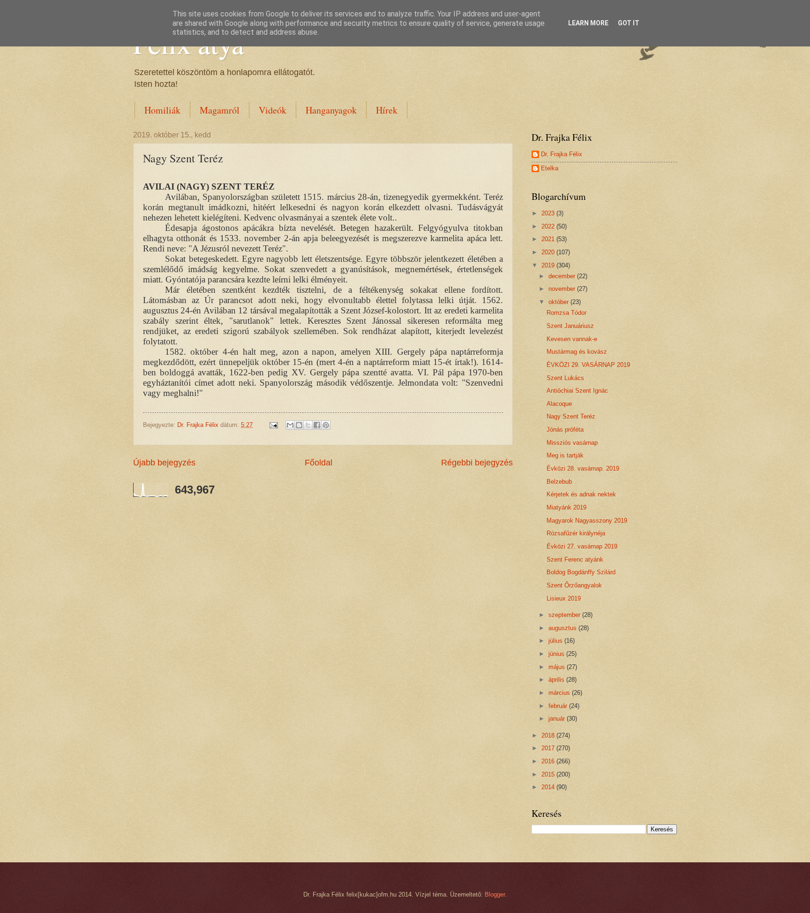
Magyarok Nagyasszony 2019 (587, 520)
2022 (548, 226)
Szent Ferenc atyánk (575, 559)
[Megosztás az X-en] (308, 425)
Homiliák (162, 110)
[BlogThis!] (299, 425)
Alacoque (559, 403)
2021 (548, 239)
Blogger (495, 894)
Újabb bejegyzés (164, 462)
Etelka (549, 168)
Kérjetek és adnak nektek (581, 494)
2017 (548, 748)
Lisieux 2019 (564, 598)
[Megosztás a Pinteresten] (325, 425)
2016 (548, 761)
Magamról (220, 110)
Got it (628, 23)
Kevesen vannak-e (572, 338)
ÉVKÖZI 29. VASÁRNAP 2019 (588, 364)
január (557, 718)
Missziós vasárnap (572, 442)
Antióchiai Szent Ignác (577, 390)
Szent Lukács (565, 377)
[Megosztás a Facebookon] (317, 425)
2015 (548, 774)
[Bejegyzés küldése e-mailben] (273, 424)
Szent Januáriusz (570, 325)
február (558, 705)
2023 (548, 213)
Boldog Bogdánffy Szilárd (581, 572)
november (562, 288)
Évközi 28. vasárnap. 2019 (583, 468)
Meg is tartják (565, 455)
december (562, 276)
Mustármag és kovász (577, 351)
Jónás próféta (565, 429)
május (557, 666)
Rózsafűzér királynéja (576, 533)
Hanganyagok (331, 110)
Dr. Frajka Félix (561, 154)
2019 (548, 265)
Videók (272, 110)
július (556, 640)
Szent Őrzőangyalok (574, 585)
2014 (548, 787)
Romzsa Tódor (566, 312)
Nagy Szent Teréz (571, 416)
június (557, 653)
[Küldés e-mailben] (290, 425)
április (557, 679)
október (559, 301)
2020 (548, 252)
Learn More (588, 23)
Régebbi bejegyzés (477, 462)
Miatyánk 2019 (566, 507)
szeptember (565, 614)
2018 (548, 735)
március (560, 692)
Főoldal (318, 462)
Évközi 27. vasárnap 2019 (582, 546)
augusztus (563, 627)
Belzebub (559, 481)
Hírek (387, 110)
